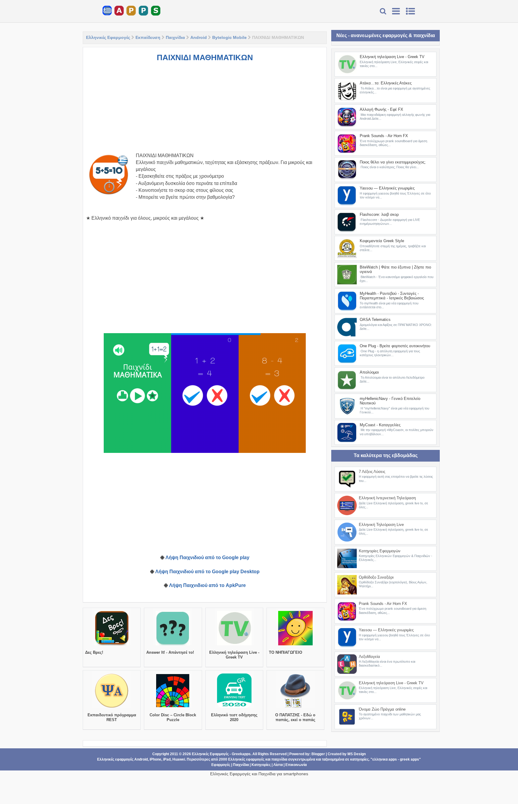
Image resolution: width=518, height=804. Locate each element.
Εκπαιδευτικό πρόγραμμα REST (112, 717)
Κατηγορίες (261, 765)
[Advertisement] (204, 110)
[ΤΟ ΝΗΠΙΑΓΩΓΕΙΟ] (295, 645)
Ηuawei (178, 759)
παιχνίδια (279, 759)
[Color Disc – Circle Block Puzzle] (172, 708)
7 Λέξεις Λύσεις (372, 471)
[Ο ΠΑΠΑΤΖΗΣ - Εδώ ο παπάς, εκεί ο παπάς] (295, 708)
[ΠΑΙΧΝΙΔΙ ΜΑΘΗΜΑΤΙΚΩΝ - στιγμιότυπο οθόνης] (137, 393)
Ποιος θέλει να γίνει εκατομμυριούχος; (393, 162)
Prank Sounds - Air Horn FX (384, 136)
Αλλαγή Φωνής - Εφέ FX (381, 109)
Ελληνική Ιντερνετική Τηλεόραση (387, 498)
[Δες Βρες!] (111, 645)
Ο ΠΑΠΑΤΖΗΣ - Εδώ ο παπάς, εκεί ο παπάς (295, 717)
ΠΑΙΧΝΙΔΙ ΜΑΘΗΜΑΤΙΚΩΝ (205, 57)
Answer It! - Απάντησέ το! (170, 652)
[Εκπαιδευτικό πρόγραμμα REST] (111, 708)
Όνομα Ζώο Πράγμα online (382, 709)
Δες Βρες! (94, 652)
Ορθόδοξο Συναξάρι (376, 577)
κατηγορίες (359, 759)
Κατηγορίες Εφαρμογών (379, 551)
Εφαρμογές (220, 765)
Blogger (318, 754)
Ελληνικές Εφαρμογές (108, 37)
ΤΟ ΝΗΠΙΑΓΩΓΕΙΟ (285, 652)
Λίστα (278, 765)
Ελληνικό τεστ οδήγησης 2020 (234, 717)
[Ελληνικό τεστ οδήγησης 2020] (234, 708)
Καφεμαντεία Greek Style (382, 241)
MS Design (356, 754)
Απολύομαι (369, 372)
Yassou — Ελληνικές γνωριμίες (387, 188)
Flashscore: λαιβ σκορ (379, 214)
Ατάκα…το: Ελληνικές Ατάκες (386, 83)
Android (198, 37)
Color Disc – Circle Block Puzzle (173, 717)
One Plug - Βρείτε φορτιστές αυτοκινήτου (395, 346)
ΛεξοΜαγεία (369, 656)
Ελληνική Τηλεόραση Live (381, 524)
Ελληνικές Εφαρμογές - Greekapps (221, 754)
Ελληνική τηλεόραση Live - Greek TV (234, 654)
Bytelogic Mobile (229, 37)
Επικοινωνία (296, 765)
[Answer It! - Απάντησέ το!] (172, 645)
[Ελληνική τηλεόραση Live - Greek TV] (234, 645)
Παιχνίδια (175, 37)
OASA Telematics (375, 319)
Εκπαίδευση (147, 37)
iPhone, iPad (160, 759)
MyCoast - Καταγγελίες (380, 425)
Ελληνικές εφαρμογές (246, 759)
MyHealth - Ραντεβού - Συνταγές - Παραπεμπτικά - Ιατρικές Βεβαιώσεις (392, 296)
